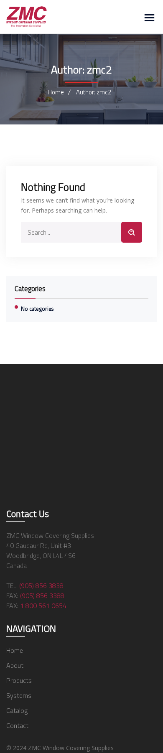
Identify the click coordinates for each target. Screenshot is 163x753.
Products (19, 680)
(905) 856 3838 (41, 586)
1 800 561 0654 (43, 606)
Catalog (17, 710)
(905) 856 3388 (42, 596)
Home (56, 92)
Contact (17, 725)
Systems (18, 695)
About (14, 665)
